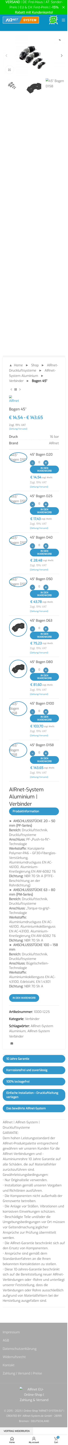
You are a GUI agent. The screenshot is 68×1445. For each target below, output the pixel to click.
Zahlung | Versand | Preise (22, 1373)
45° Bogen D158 (42, 745)
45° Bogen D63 (41, 620)
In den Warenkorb (44, 470)
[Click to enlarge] (9, 70)
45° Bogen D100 (42, 703)
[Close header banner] (63, 7)
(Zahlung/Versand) (18, 428)
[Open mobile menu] (63, 20)
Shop (35, 365)
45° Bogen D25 (41, 496)
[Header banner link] (34, 7)
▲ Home (16, 365)
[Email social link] (12, 1043)
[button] (6, 55)
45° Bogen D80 (41, 662)
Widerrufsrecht (14, 1357)
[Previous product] (11, 389)
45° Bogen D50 (41, 579)
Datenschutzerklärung (19, 1349)
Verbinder (16, 381)
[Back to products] (15, 389)
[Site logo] (21, 20)
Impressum (11, 1332)
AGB (6, 1340)
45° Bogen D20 (41, 454)
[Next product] (20, 389)
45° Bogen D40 (41, 537)
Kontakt (9, 1365)
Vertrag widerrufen (17, 1431)
